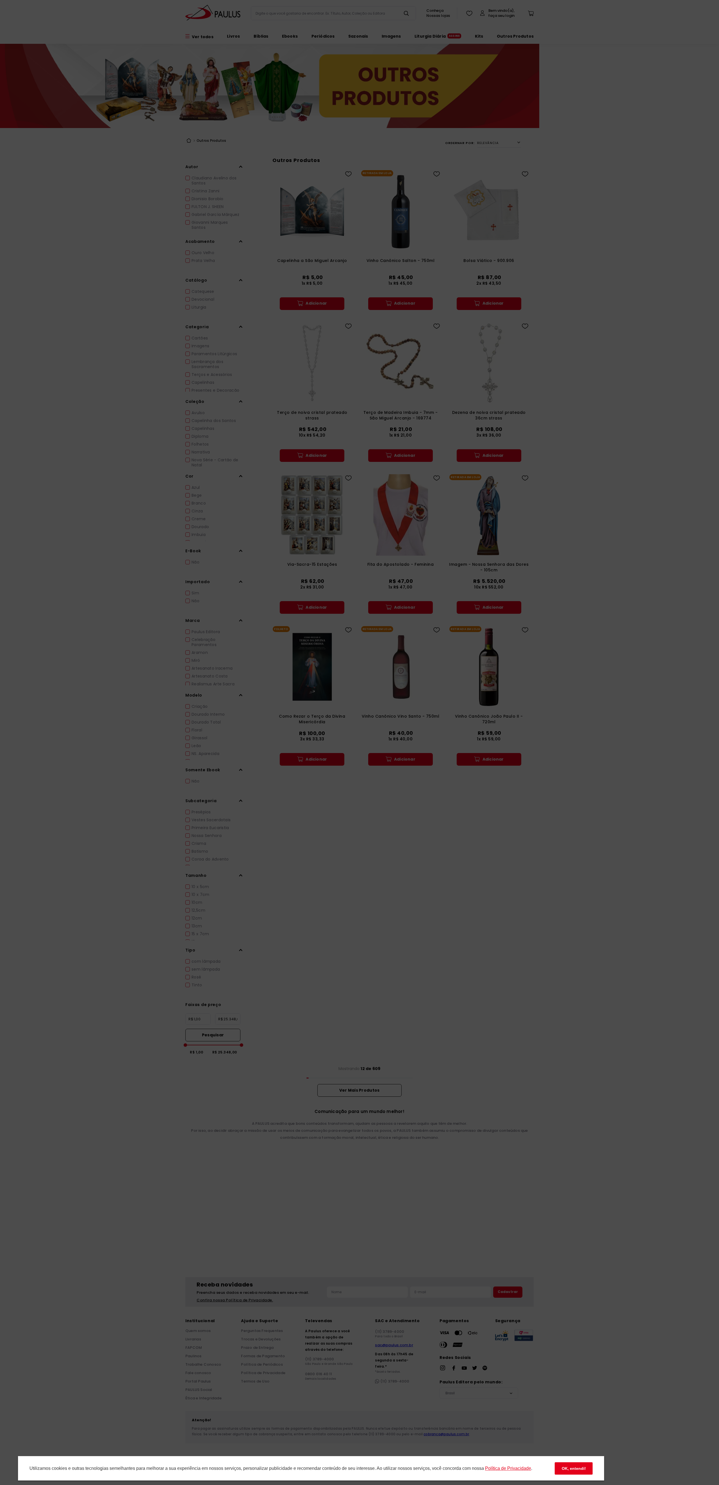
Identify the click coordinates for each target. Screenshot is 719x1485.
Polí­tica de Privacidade (508, 1468)
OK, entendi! (574, 1468)
